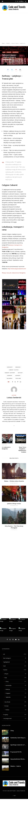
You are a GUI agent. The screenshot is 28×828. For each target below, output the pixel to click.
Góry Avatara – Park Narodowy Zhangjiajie (14, 527)
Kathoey (20, 372)
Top (14, 795)
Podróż (9, 52)
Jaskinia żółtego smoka (14, 503)
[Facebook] (23, 61)
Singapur (8, 693)
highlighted (6, 662)
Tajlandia (15, 52)
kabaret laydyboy (10, 372)
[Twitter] (25, 61)
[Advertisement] (14, 27)
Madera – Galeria (15, 766)
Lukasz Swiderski (9, 62)
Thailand (18, 378)
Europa (6, 706)
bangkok (17, 367)
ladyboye (9, 375)
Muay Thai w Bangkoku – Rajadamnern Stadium (22, 449)
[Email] (25, 63)
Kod (4, 666)
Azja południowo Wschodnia (18, 759)
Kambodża (8, 685)
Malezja (8, 689)
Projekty (5, 714)
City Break (7, 702)
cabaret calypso (14, 369)
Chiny (7, 681)
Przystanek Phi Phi (15, 752)
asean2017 (10, 367)
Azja (4, 52)
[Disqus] (14, 550)
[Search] (25, 1)
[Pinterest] (23, 63)
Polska (7, 709)
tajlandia (9, 378)
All (4, 654)
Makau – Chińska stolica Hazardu (14, 481)
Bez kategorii (7, 658)
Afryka (6, 673)
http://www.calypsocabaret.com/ (16, 269)
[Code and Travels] (14, 8)
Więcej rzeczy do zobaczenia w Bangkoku (14, 273)
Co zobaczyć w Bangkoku (6, 448)
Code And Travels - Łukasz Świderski (16, 790)
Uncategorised (7, 718)
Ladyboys (17, 375)
